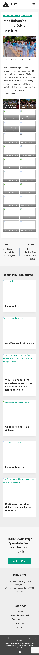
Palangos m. (26, 16)
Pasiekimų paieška (19, 619)
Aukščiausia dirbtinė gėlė (19, 343)
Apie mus (20, 623)
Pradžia (19, 611)
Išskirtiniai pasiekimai (19, 615)
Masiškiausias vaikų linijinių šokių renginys (9, 250)
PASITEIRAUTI (19, 561)
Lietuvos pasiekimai (12, 16)
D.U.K (19, 627)
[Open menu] (33, 4)
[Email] (19, 652)
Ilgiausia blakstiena (16, 467)
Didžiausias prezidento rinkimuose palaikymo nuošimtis (18, 507)
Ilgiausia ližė (12, 306)
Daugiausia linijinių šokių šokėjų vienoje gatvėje (30, 252)
